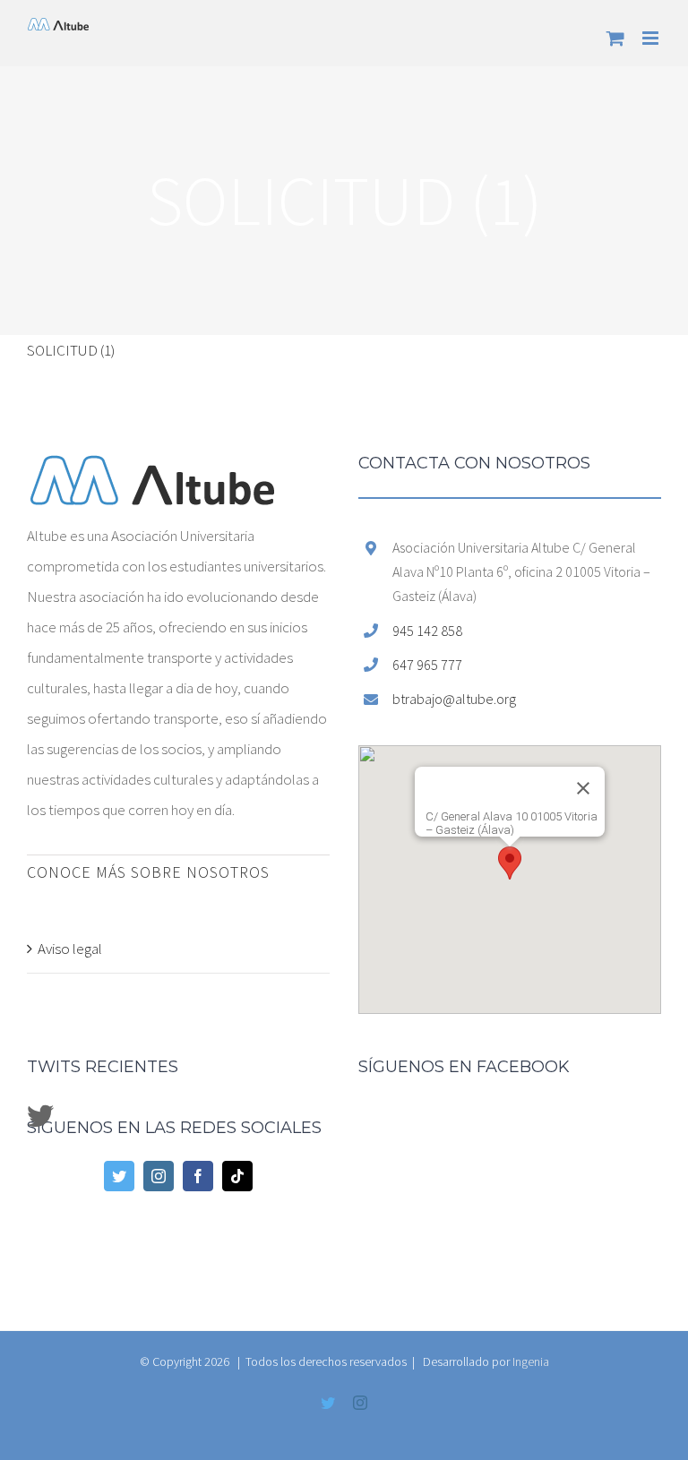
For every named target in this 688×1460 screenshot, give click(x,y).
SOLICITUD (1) (71, 350)
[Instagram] (158, 1176)
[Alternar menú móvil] (651, 38)
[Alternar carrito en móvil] (615, 38)
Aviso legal (70, 948)
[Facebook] (198, 1176)
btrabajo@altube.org (454, 699)
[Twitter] (119, 1176)
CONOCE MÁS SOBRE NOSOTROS (148, 872)
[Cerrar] (583, 788)
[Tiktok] (237, 1176)
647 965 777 (427, 665)
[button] (510, 863)
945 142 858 (427, 631)
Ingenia (530, 1361)
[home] (152, 470)
